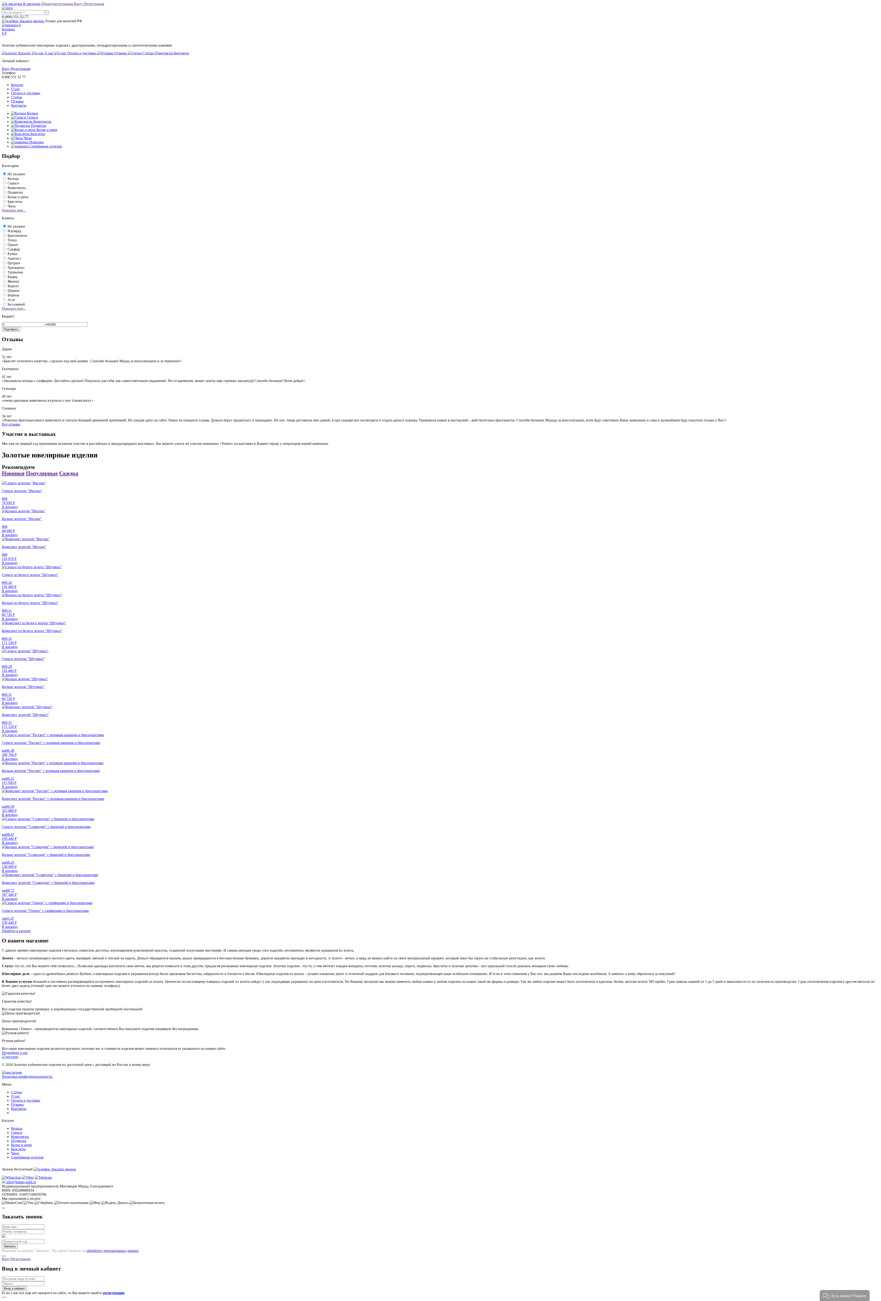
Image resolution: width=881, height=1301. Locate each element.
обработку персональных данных (112, 1251)
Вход (6, 69)
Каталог (17, 85)
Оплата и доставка (25, 93)
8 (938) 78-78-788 (15, 1173)
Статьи (16, 97)
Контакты (18, 105)
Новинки (36, 142)
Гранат (13, 245)
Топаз (12, 240)
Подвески (38, 126)
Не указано (16, 174)
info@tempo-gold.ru (21, 1182)
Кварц (12, 277)
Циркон (14, 291)
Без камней (16, 304)
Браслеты (37, 134)
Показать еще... (14, 210)
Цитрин (14, 263)
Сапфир (14, 249)
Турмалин (15, 272)
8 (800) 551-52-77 (15, 1165)
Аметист (14, 258)
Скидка (68, 473)
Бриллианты (17, 235)
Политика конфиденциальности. (27, 1076)
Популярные (42, 473)
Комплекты (42, 121)
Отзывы (17, 101)
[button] (845, 1295)
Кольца (32, 113)
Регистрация (20, 69)
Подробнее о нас (15, 1053)
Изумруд (14, 231)
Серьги (32, 117)
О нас (15, 89)
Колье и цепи (46, 130)
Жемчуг (14, 281)
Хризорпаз (16, 268)
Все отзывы (11, 424)
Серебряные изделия (45, 146)
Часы (27, 138)
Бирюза (13, 295)
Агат (11, 300)
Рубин (12, 254)
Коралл (13, 286)
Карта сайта (20, 1113)
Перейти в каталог (16, 931)
